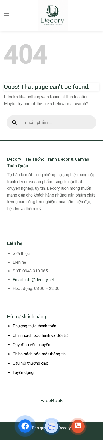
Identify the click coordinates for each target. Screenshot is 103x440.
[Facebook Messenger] (25, 425)
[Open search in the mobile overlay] (51, 122)
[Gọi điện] (78, 426)
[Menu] (6, 15)
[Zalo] (51, 426)
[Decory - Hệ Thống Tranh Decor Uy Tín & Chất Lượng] (53, 15)
